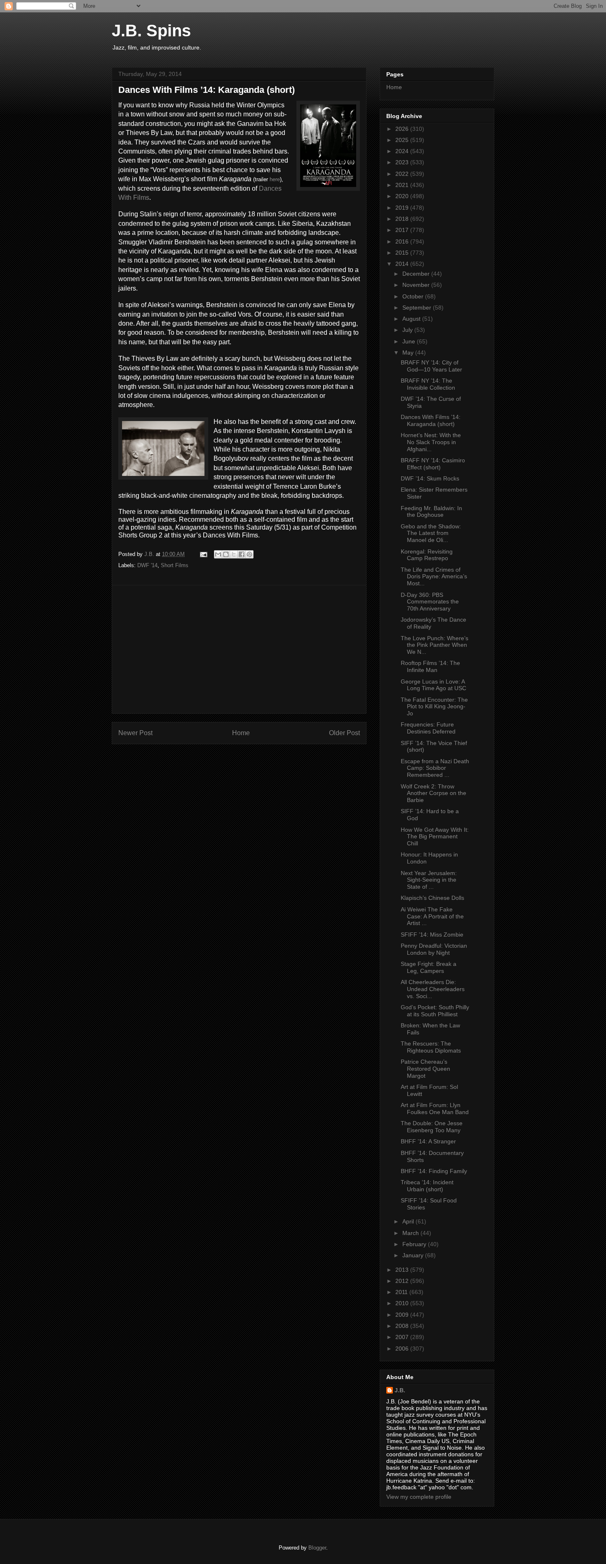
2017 (402, 230)
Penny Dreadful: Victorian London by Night (434, 949)
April (409, 1221)
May (408, 352)
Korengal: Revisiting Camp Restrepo (427, 555)
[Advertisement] (239, 649)
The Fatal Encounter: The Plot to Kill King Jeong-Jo (434, 706)
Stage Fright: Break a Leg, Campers (428, 967)
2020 (402, 196)
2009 (402, 1314)
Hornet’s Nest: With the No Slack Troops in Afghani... (431, 442)
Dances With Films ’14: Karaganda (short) (430, 420)
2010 (402, 1303)
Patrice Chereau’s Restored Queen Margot (425, 1068)
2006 (402, 1348)
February (415, 1244)
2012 (402, 1281)
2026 (402, 128)
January (413, 1255)
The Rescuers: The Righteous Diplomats (431, 1047)
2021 (402, 185)
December (416, 273)
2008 (402, 1326)
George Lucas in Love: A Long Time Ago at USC (433, 685)
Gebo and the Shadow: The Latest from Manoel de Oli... (431, 533)
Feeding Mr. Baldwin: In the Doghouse (431, 511)
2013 (402, 1269)
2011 (402, 1292)
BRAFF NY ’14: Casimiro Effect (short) (433, 464)
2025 (402, 140)
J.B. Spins (151, 30)
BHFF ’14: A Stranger (428, 1141)
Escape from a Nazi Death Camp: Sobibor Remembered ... (435, 768)
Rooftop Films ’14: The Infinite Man (430, 666)
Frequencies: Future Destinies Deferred (428, 728)
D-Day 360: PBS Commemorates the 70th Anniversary (430, 602)
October (413, 296)
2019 (402, 207)
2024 (402, 151)
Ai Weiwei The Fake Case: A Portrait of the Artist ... (432, 916)
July (408, 330)
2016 (402, 241)
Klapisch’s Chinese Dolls (432, 897)
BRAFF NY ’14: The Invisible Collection (428, 384)
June (409, 341)
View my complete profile (418, 1496)
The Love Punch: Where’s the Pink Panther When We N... (434, 645)
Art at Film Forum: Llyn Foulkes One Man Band (435, 1108)
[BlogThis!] (226, 554)
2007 (402, 1337)
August (412, 318)
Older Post (344, 732)
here (275, 179)
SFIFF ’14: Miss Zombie (432, 934)
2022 (402, 173)
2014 (402, 263)
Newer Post (135, 732)
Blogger (317, 1548)
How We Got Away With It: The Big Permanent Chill (435, 836)
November (416, 285)
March (411, 1233)
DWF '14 (147, 565)
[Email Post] (203, 554)
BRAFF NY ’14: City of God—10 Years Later (431, 366)
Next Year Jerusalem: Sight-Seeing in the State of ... (429, 880)
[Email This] (218, 554)
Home (241, 732)
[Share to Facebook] (241, 554)
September (417, 307)
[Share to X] (234, 554)
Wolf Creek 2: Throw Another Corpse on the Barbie (433, 793)
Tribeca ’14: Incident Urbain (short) (427, 1186)
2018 (402, 218)
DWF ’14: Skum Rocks (430, 478)
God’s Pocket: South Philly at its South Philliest (435, 1010)
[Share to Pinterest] (249, 554)
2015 (402, 252)
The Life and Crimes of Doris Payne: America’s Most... (434, 576)
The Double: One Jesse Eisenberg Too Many (432, 1126)
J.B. (400, 1390)
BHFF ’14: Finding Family (434, 1171)
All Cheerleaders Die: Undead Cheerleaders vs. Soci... (433, 989)
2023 (402, 162)
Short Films (174, 565)
